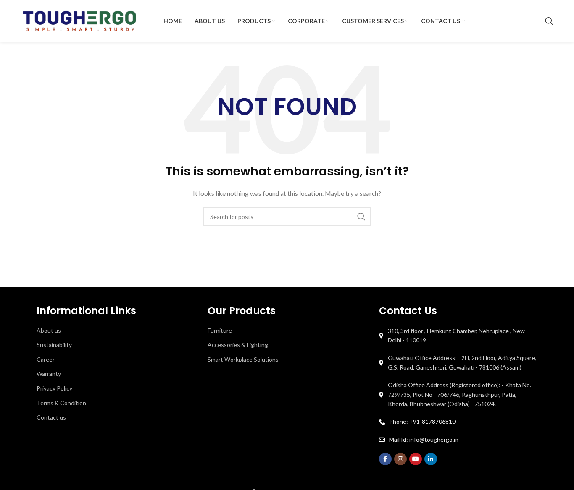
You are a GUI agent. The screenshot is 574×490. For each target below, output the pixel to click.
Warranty (49, 373)
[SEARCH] (361, 216)
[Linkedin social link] (430, 459)
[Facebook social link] (385, 459)
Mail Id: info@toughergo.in (423, 439)
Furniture (220, 330)
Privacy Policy (54, 388)
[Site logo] (79, 20)
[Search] (549, 21)
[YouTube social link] (415, 459)
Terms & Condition (61, 403)
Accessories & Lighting (238, 344)
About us (49, 330)
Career (46, 359)
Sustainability (54, 344)
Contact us (51, 417)
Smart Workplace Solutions (243, 359)
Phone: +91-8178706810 (422, 421)
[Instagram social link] (400, 459)
